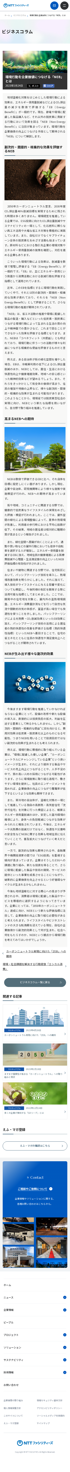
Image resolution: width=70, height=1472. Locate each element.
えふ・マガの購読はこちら (35, 1145)
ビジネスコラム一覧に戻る (35, 982)
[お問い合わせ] (54, 5)
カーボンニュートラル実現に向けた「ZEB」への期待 (36, 953)
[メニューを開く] (64, 5)
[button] (35, 1297)
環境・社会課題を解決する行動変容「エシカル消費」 (32, 966)
